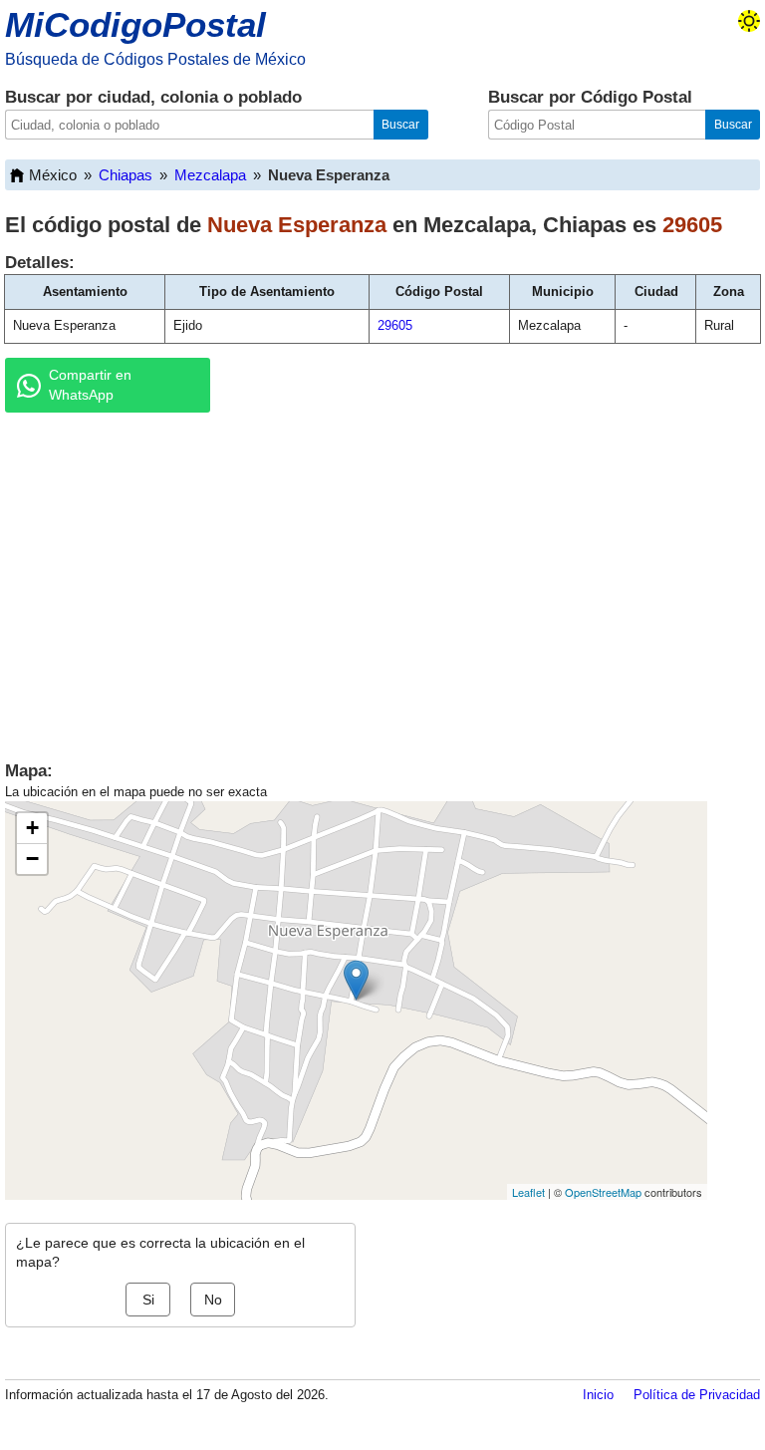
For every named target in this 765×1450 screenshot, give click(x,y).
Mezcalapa (210, 174)
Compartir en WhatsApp (90, 385)
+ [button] (32, 827)
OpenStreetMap (603, 1192)
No (213, 1299)
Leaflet (528, 1192)
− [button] (32, 858)
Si (148, 1299)
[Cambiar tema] (749, 21)
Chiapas (125, 174)
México (53, 174)
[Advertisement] (382, 582)
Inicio (598, 1394)
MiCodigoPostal (135, 24)
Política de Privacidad (697, 1394)
